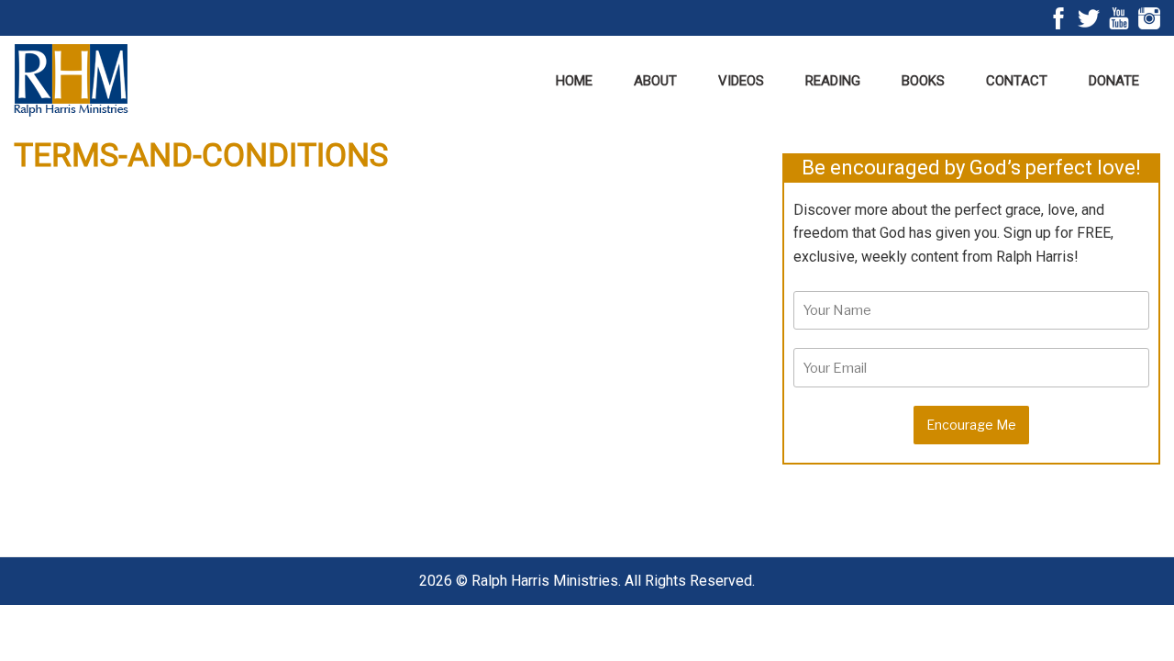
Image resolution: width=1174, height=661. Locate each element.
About (655, 81)
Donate (1114, 81)
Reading (832, 81)
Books (923, 81)
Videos (741, 81)
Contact (1016, 81)
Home (574, 81)
